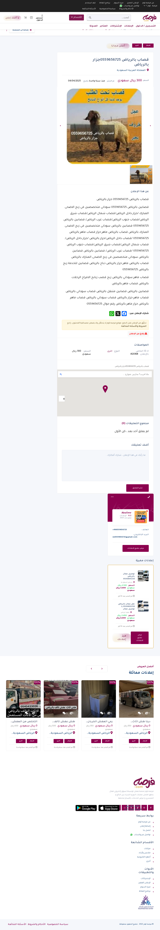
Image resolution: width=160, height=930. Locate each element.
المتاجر (104, 26)
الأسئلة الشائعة (89, 9)
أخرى (148, 861)
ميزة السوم (118, 3)
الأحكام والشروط (126, 9)
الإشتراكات (116, 26)
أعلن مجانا (118, 46)
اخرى (137, 45)
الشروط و (141, 326)
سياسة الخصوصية (107, 9)
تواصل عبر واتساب (131, 6)
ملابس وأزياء (144, 853)
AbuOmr (126, 513)
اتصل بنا (146, 830)
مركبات (147, 849)
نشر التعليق (137, 488)
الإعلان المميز (133, 3)
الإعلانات (128, 26)
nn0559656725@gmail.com (124, 537)
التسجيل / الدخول (146, 26)
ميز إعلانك (121, 638)
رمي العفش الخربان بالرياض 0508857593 (100, 721)
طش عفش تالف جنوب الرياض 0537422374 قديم (64, 721)
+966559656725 (119, 530)
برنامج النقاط (104, 3)
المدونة (94, 26)
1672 (129, 516)
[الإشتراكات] (31, 18)
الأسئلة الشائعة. (129, 326)
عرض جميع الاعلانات (135, 548)
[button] (105, 389)
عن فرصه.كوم (148, 3)
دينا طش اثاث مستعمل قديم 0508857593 (140, 721)
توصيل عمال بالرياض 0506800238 (129, 576)
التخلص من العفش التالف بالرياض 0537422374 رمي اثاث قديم (24, 721)
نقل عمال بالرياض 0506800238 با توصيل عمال (126, 606)
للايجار (148, 45)
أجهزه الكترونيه (143, 857)
